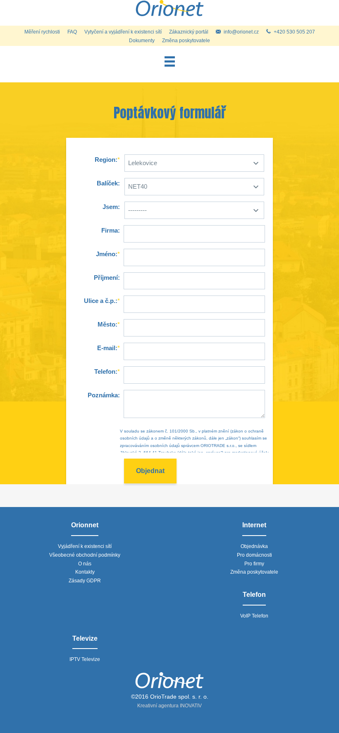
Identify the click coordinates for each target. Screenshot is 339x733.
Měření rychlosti (42, 32)
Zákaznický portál (188, 32)
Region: (106, 159)
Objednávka (254, 546)
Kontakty (85, 572)
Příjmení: (107, 277)
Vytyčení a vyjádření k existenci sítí (123, 32)
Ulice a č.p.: (100, 300)
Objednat (150, 470)
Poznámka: (104, 395)
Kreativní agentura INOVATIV (169, 706)
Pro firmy (254, 564)
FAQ (72, 32)
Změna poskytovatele (186, 40)
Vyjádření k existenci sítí (85, 546)
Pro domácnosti (254, 555)
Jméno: (106, 253)
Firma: (110, 230)
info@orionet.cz (241, 32)
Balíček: (108, 183)
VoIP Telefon (254, 616)
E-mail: (107, 347)
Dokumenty (142, 40)
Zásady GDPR (85, 581)
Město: (107, 324)
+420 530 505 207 (294, 32)
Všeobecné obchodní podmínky (84, 555)
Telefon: (105, 371)
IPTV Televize (84, 659)
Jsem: (111, 206)
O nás (84, 564)
